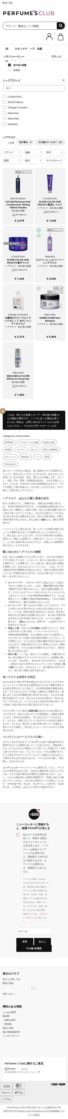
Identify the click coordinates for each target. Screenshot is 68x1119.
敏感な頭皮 (49, 442)
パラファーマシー (14, 56)
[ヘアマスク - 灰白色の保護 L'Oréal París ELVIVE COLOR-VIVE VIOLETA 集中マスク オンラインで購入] (18, 271)
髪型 (6, 160)
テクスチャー (54, 160)
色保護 (8, 449)
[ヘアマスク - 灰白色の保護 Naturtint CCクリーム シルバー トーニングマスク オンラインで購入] (50, 271)
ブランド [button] (9, 152)
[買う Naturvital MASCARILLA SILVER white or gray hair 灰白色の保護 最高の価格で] (18, 360)
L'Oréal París (15, 96)
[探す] (61, 25)
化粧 (39, 48)
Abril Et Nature (15, 102)
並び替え (24, 142)
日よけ (34, 449)
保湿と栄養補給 (50, 449)
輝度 (47, 456)
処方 (27, 160)
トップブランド (11, 80)
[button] (34, 988)
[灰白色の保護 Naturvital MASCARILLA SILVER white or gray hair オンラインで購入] (18, 387)
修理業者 (9, 442)
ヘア (32, 48)
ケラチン (21, 449)
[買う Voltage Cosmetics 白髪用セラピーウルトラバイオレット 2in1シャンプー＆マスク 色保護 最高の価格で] (18, 302)
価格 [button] (27, 152)
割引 (49, 152)
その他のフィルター (48, 142)
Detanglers (10, 464)
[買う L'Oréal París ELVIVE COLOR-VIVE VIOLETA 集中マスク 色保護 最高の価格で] (18, 244)
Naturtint (12, 124)
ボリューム (10, 456)
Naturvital (13, 113)
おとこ (42, 941)
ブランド (56, 56)
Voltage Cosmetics (18, 107)
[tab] (12, 152)
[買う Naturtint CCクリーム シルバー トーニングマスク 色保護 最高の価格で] (50, 244)
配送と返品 (8, 2)
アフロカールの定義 (28, 442)
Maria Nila (13, 118)
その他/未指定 (34, 948)
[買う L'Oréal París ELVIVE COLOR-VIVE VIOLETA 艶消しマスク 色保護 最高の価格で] (50, 186)
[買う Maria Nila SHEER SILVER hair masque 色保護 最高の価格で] (50, 302)
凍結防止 (25, 456)
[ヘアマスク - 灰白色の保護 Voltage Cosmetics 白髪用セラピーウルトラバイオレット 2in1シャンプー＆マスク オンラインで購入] (18, 329)
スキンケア (21, 48)
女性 (24, 941)
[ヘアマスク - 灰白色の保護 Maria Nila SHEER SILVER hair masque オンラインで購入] (50, 329)
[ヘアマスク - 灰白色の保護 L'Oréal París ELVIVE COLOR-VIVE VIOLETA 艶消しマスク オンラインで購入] (50, 213)
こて (37, 456)
